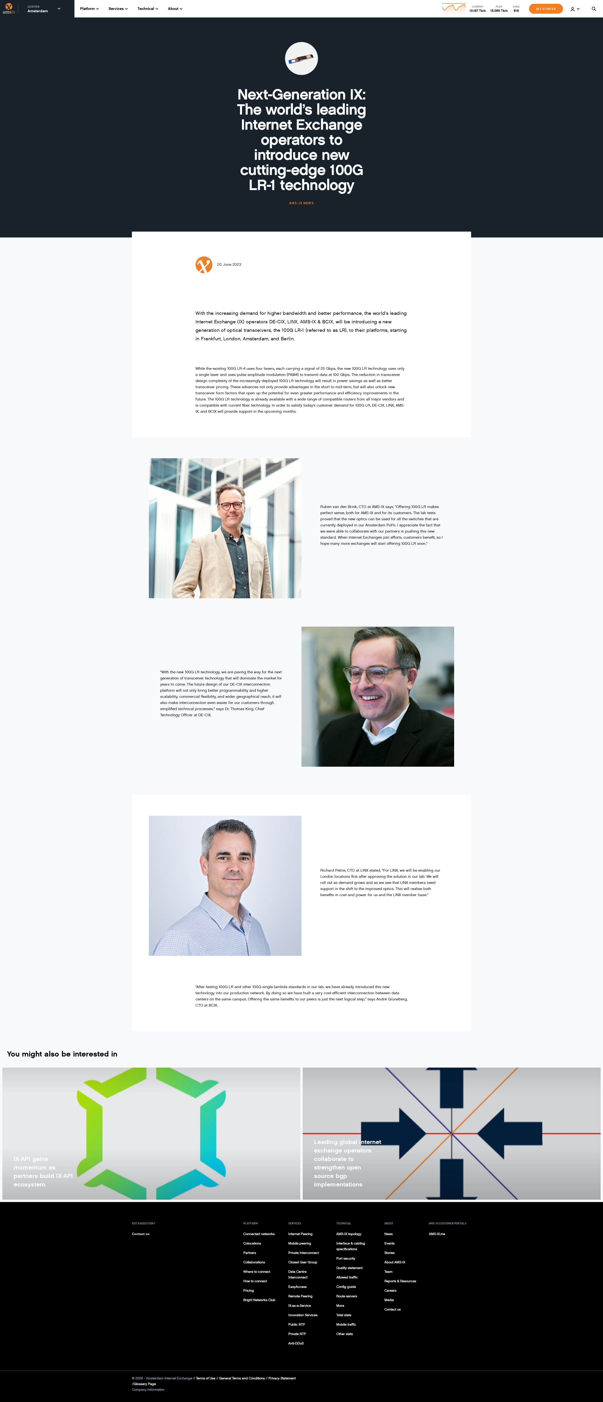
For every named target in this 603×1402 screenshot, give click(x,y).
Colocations (252, 1243)
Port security (345, 1258)
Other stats (344, 1334)
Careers (390, 1290)
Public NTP (296, 1324)
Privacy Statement (282, 1378)
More (340, 1305)
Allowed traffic (347, 1277)
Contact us (141, 1234)
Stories (389, 1253)
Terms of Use (205, 1378)
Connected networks (259, 1234)
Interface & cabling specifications (350, 1246)
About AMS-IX (394, 1262)
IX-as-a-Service (299, 1305)
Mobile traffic (346, 1324)
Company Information (148, 1389)
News (388, 1234)
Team (388, 1271)
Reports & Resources (400, 1281)
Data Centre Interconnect (297, 1274)
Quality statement (349, 1268)
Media (389, 1300)
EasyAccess (297, 1287)
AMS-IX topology (348, 1234)
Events (389, 1243)
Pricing (248, 1290)
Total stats (343, 1315)
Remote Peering (300, 1296)
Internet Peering (300, 1234)
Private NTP (297, 1334)
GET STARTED (546, 9)
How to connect (255, 1281)
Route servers (346, 1296)
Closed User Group (302, 1262)
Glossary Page (145, 1384)
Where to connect (256, 1271)
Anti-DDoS (296, 1343)
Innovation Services (303, 1315)
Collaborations (254, 1262)
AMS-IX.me (437, 1234)
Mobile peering (299, 1243)
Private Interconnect (303, 1253)
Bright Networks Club (259, 1300)
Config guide (346, 1287)
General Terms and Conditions (242, 1378)
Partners (249, 1253)
